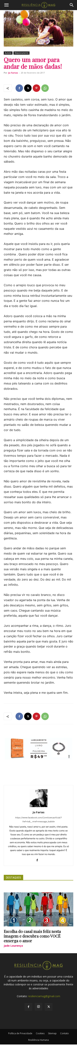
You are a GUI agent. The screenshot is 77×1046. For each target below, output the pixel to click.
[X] (28, 88)
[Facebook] (19, 88)
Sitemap (52, 1033)
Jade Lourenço (13, 945)
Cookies (40, 1033)
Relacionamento (21, 53)
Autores (8, 53)
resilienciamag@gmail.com (44, 996)
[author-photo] (38, 807)
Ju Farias (13, 72)
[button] (6, 5)
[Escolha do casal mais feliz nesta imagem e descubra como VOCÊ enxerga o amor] (38, 909)
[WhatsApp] (45, 88)
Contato (64, 1033)
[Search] (72, 5)
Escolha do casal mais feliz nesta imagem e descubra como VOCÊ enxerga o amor (32, 936)
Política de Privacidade (20, 1033)
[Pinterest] (36, 88)
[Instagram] (38, 1006)
